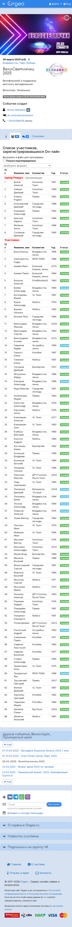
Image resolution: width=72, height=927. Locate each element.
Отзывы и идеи (19, 872)
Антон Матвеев (16, 109)
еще (9, 744)
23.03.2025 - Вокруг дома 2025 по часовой (28, 766)
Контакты (45, 872)
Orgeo (24, 881)
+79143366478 (15, 120)
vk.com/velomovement (20, 115)
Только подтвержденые (21, 160)
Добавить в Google (25, 813)
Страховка (38, 136)
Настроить (54, 804)
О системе (38, 864)
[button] (55, 4)
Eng (68, 3)
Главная (15, 864)
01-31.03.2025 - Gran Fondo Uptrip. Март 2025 (29, 755)
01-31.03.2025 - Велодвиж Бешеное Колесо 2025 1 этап (35, 750)
